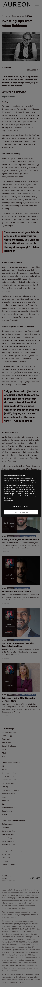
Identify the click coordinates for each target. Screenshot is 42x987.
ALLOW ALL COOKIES (21, 512)
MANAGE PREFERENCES (21, 506)
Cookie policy (8, 500)
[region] (21, 493)
